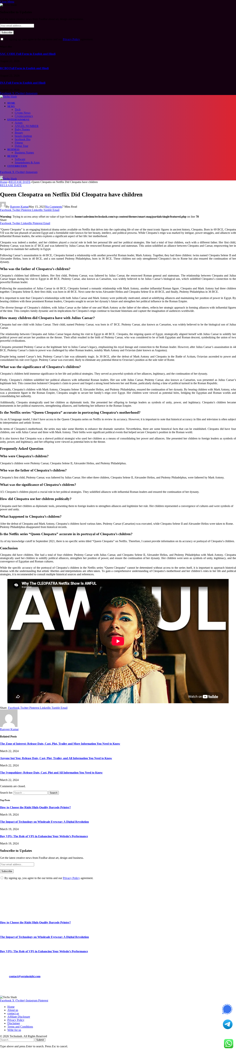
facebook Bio (22, 139)
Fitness (19, 142)
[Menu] (1, 176)
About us (12, 1010)
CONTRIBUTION (17, 166)
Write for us (14, 1029)
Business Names (24, 152)
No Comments (53, 206)
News (11, 106)
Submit (40, 1039)
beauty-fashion (23, 136)
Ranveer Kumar (19, 206)
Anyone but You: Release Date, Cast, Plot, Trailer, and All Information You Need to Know (56, 758)
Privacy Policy (71, 39)
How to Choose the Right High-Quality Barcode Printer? (35, 807)
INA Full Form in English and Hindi (22, 82)
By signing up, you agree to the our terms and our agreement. (48, 39)
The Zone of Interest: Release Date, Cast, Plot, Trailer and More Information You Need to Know (60, 743)
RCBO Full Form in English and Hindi (24, 68)
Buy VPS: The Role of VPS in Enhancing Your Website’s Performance (44, 836)
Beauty (19, 132)
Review (12, 156)
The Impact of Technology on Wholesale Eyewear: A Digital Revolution (44, 821)
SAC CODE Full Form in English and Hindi (27, 53)
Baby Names (22, 129)
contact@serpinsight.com (24, 976)
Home (11, 103)
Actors (18, 122)
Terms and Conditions (20, 1026)
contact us (13, 1013)
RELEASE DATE (11, 185)
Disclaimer (13, 1023)
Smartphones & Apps (27, 162)
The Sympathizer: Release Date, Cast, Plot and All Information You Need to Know (51, 772)
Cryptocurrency (24, 116)
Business (13, 149)
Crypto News (22, 112)
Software (20, 159)
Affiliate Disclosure (18, 1016)
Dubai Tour (21, 145)
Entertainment (18, 119)
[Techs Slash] (8, 96)
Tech (17, 109)
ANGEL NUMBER (27, 126)
